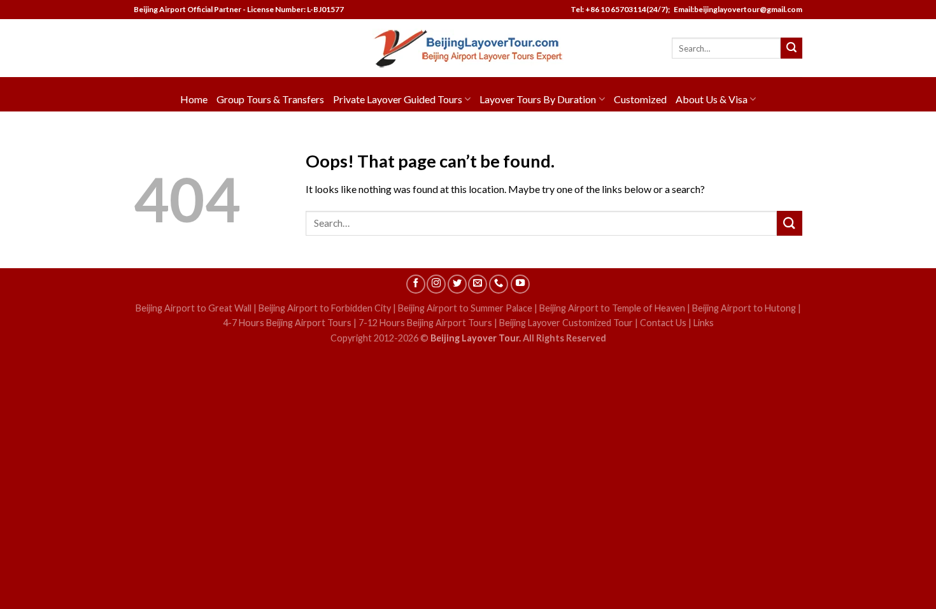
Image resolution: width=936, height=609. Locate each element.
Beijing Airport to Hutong (744, 308)
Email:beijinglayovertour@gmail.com (736, 9)
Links (703, 322)
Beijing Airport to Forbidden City (325, 308)
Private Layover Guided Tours (397, 99)
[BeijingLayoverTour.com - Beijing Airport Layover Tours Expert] (468, 48)
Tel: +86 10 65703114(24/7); (620, 9)
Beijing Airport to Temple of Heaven (612, 308)
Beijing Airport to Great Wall (194, 308)
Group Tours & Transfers (270, 99)
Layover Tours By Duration (537, 99)
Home (194, 99)
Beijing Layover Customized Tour (566, 322)
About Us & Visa (712, 99)
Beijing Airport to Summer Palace (465, 308)
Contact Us (663, 322)
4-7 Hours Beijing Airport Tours (287, 322)
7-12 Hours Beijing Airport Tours (425, 322)
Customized (640, 99)
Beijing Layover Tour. (475, 338)
